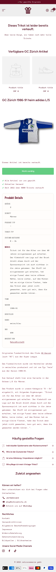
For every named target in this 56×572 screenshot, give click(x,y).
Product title (16, 88)
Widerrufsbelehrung (12, 533)
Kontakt (6, 518)
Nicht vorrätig (28, 171)
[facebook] (9, 551)
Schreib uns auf (19, 506)
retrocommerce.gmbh (32, 562)
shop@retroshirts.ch (16, 502)
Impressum (7, 529)
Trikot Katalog (3, 10)
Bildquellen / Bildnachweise (17, 540)
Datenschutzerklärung (13, 537)
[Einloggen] (47, 10)
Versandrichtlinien (12, 522)
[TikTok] (15, 551)
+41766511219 (12, 498)
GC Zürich (46, 353)
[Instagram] (3, 551)
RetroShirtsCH (17, 342)
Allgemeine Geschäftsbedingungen (19, 526)
